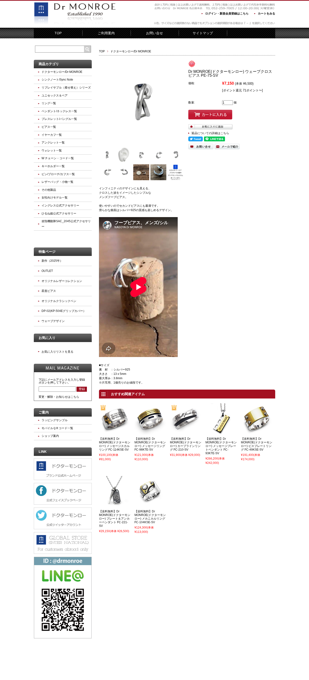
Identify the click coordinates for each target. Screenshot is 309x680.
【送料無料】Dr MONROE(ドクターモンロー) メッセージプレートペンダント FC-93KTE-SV (221, 446)
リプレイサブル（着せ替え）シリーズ (66, 87)
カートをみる (266, 13)
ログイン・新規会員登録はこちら (227, 13)
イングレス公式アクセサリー (60, 205)
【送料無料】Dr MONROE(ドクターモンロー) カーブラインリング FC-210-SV (185, 444)
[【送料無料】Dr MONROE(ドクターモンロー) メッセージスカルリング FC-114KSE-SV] (114, 432)
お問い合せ (154, 33)
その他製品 (49, 190)
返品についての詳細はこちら (210, 133)
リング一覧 (49, 103)
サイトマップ (203, 33)
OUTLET (47, 271)
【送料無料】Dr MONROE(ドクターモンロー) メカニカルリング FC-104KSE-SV (150, 517)
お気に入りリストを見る (57, 351)
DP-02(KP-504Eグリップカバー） (64, 311)
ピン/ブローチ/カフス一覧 (58, 174)
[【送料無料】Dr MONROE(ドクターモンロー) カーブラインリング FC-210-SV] (185, 432)
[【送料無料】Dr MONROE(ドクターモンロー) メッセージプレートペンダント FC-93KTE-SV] (221, 432)
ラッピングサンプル (55, 420)
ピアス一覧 (49, 127)
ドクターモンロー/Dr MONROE (130, 51)
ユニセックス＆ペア (55, 95)
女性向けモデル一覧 (55, 197)
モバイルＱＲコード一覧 (57, 428)
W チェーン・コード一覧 (58, 158)
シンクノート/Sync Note (57, 79)
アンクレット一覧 (53, 142)
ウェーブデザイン (53, 321)
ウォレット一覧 (52, 150)
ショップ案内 (50, 436)
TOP (58, 33)
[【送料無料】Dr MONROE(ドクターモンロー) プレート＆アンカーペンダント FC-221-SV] (114, 505)
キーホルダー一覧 (53, 166)
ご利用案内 (106, 33)
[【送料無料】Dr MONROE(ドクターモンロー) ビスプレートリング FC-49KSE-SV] (256, 432)
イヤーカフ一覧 (52, 135)
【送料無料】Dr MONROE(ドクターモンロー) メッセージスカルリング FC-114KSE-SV (114, 444)
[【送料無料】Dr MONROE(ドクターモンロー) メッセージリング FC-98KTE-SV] (150, 432)
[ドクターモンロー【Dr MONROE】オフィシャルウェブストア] (75, 24)
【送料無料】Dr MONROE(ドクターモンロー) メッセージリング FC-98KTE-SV (150, 444)
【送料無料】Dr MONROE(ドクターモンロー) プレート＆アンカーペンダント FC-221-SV (114, 519)
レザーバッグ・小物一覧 (57, 182)
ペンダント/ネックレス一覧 (59, 111)
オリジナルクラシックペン (59, 301)
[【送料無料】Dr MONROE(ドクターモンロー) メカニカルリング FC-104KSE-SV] (150, 505)
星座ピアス (49, 291)
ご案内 (44, 412)
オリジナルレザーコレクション (62, 281)
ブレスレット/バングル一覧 (59, 119)
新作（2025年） (52, 260)
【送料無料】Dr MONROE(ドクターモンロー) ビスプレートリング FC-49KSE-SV (256, 444)
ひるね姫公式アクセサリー (59, 213)
